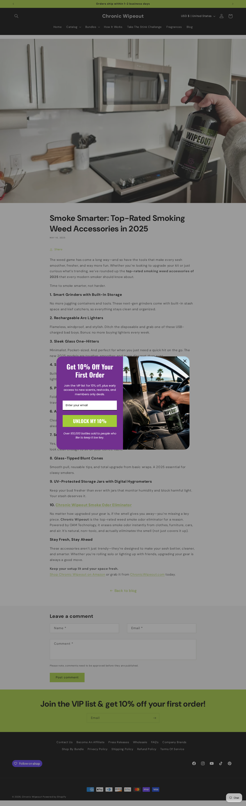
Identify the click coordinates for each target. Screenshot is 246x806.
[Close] (184, 361)
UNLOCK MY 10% (89, 420)
